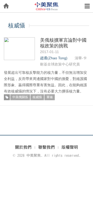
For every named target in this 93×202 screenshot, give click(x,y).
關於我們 (23, 147)
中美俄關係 (20, 97)
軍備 (50, 97)
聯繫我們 (46, 147)
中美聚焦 (46, 6)
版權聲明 (69, 147)
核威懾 (37, 97)
